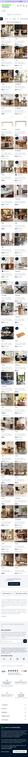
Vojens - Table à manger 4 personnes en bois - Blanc (6, 298)
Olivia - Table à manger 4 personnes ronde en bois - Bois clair (20, 320)
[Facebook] (10, 659)
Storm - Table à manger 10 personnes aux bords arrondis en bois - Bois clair (7, 411)
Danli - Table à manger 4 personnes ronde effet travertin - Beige (19, 42)
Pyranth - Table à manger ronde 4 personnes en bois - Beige (6, 251)
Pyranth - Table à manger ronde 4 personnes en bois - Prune (20, 227)
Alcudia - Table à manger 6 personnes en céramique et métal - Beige (20, 133)
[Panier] (23, 5)
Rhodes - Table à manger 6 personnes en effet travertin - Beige (7, 64)
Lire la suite (3, 616)
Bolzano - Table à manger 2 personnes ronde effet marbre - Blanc (7, 390)
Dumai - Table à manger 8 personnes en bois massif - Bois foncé (6, 112)
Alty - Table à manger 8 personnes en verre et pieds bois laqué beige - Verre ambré (20, 412)
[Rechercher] (18, 5)
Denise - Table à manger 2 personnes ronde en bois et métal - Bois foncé (20, 390)
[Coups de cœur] (20, 5)
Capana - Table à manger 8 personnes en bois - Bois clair (20, 153)
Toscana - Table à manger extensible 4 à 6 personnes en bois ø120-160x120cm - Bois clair (20, 179)
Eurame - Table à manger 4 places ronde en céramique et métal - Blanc (7, 344)
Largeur (14, 18)
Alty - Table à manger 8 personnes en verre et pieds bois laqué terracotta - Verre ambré (20, 460)
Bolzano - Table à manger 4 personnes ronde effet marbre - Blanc (20, 369)
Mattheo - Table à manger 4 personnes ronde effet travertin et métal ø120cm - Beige (6, 43)
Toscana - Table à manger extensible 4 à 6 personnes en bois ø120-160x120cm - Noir (7, 275)
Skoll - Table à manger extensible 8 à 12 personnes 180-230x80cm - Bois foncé (20, 112)
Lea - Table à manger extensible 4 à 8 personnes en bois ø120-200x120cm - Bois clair (7, 572)
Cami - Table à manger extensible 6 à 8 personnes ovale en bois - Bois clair (6, 88)
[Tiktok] (4, 659)
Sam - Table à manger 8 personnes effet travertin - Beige (20, 481)
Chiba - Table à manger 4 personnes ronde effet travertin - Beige (6, 523)
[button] (14, 20)
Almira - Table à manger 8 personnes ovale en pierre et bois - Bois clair (20, 251)
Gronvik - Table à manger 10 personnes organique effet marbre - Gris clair (20, 275)
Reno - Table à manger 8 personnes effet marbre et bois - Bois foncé (6, 154)
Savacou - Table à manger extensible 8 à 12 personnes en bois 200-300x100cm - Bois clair (7, 369)
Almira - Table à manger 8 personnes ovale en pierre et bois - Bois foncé (6, 203)
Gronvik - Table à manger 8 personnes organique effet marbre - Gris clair (20, 203)
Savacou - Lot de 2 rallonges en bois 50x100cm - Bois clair (20, 344)
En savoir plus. (8, 653)
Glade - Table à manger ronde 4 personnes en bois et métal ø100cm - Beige (20, 502)
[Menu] (26, 5)
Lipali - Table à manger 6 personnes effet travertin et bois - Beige (6, 459)
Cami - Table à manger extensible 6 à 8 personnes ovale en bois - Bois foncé (20, 547)
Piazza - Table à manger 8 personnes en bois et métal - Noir (20, 299)
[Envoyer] (25, 641)
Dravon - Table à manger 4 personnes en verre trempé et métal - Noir (7, 320)
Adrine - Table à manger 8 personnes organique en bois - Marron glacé (20, 435)
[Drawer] (6, 6)
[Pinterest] (24, 659)
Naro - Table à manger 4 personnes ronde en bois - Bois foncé (6, 481)
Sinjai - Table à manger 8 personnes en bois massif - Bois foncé (6, 178)
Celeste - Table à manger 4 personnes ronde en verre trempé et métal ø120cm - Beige (20, 524)
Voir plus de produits (14, 584)
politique (11, 746)
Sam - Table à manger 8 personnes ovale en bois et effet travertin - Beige (6, 435)
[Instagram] (17, 659)
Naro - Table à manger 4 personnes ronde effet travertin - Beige (6, 502)
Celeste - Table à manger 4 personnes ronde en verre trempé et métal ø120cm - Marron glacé (6, 548)
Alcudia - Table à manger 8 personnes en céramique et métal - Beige (6, 133)
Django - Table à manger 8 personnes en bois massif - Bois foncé (6, 227)
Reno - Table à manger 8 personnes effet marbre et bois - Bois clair (20, 64)
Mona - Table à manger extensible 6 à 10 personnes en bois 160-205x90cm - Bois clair (20, 571)
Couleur (6, 18)
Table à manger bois (7, 593)
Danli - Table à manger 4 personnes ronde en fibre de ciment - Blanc (20, 88)
